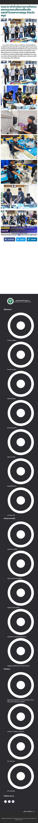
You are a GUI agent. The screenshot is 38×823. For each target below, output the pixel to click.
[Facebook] (5, 801)
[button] (9, 239)
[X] (9, 801)
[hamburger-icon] (35, 2)
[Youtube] (13, 801)
